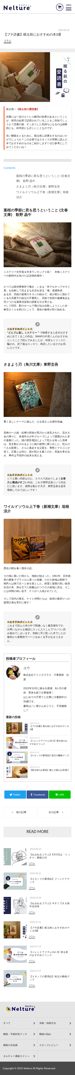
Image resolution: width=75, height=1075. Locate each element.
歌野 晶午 (29, 180)
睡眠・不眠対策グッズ (15, 1034)
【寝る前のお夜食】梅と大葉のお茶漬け (49, 770)
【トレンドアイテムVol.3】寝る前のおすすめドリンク (48, 742)
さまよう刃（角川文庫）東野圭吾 (38, 186)
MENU (68, 5)
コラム (7, 40)
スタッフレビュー (48, 1045)
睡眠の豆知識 (10, 1045)
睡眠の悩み (45, 1034)
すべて (6, 1023)
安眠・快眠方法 (47, 1023)
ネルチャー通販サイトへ (16, 1056)
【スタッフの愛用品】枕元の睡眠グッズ (49, 755)
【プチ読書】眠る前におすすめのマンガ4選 (49, 728)
